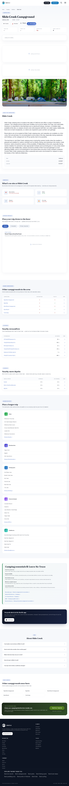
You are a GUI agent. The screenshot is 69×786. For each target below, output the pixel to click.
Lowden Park (7, 430)
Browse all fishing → (8, 490)
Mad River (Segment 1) (9, 541)
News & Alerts (38, 742)
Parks (3, 750)
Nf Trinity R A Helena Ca (9, 345)
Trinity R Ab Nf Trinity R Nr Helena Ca (11, 348)
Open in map (31, 23)
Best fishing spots (41, 774)
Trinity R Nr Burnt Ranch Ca (9, 342)
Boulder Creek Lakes (8, 475)
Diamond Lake (7, 481)
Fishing (3, 744)
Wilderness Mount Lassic (9, 424)
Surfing (3, 753)
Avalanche (38, 734)
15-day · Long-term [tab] (24, 226)
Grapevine (6, 506)
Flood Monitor (38, 746)
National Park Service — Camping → (12, 594)
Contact (3, 768)
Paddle (3, 742)
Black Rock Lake (7, 484)
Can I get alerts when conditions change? (14, 665)
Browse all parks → (8, 437)
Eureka (5, 381)
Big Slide (6, 303)
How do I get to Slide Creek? (11, 660)
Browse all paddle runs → (9, 550)
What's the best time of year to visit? (13, 654)
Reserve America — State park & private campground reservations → (19, 601)
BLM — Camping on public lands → (12, 598)
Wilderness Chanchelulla (9, 433)
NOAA (59, 783)
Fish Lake (6, 487)
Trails (3, 752)
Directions (15, 23)
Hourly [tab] (5, 226)
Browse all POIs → (8, 522)
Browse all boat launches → (10, 459)
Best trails (35, 776)
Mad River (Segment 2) (9, 538)
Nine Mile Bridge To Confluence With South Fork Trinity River (16, 535)
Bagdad (5, 453)
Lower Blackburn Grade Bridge (10, 509)
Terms (3, 764)
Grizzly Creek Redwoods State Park (11, 427)
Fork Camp (6, 312)
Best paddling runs (9, 776)
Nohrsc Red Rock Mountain (10, 385)
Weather (37, 748)
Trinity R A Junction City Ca (9, 355)
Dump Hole (6, 518)
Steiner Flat (6, 512)
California (13, 9)
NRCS (61, 783)
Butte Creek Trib (7, 544)
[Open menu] (65, 3)
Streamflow (38, 728)
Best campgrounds (20, 774)
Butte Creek (6, 547)
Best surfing (42, 776)
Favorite (6, 23)
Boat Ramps (4, 748)
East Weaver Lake (8, 472)
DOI (66, 783)
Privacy (3, 766)
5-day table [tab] (13, 226)
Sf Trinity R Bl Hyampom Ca (9, 339)
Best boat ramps (53, 774)
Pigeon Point (7, 450)
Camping (8, 9)
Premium (4, 762)
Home (3, 9)
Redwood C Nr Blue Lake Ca (10, 352)
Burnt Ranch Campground (9, 306)
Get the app (9, 620)
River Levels (38, 732)
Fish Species (38, 744)
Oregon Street (7, 515)
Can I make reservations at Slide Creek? (14, 644)
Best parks (31, 774)
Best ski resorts (8, 774)
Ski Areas (4, 740)
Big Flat (5, 388)
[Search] (61, 3)
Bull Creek (6, 478)
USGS (56, 783)
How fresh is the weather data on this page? (15, 649)
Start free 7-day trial (57, 707)
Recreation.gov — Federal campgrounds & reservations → (17, 592)
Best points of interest (23, 776)
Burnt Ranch (6, 309)
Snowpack (38, 726)
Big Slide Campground (9, 299)
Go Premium (55, 2)
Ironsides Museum (8, 503)
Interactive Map (39, 740)
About (3, 760)
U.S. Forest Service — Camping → (12, 596)
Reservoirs (38, 730)
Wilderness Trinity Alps (9, 418)
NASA (64, 783)
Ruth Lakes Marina (8, 456)
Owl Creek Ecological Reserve (10, 421)
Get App (47, 2)
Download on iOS (8, 733)
